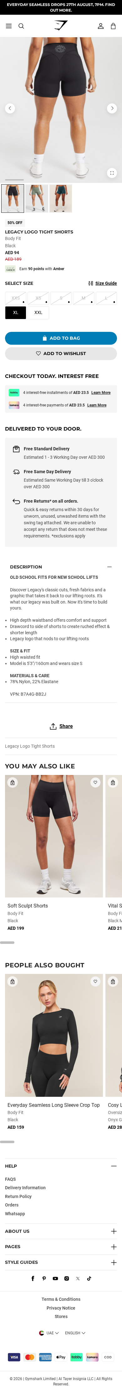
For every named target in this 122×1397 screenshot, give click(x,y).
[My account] (100, 26)
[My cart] (113, 26)
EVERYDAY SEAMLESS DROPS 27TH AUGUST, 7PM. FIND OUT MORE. (61, 7)
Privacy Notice (61, 1308)
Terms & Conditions (61, 1299)
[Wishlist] (95, 782)
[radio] (12, 198)
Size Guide (106, 283)
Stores (61, 1316)
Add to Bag (65, 338)
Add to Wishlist (64, 353)
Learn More (100, 392)
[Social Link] (33, 1278)
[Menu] (9, 26)
